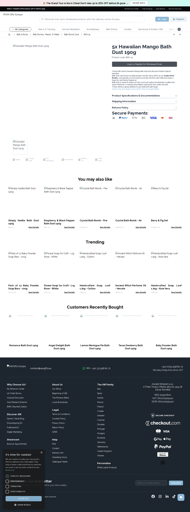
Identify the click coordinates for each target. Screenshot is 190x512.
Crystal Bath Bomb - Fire (93, 220)
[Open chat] (180, 497)
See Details (34, 227)
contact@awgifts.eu (40, 368)
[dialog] (24, 479)
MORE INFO (139, 3)
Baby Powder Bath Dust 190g (166, 347)
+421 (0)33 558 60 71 (172, 366)
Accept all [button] (23, 498)
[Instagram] (160, 497)
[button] (24, 504)
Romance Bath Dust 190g (23, 345)
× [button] (41, 453)
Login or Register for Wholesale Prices (144, 64)
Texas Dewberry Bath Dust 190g (131, 347)
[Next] (179, 34)
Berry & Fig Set (159, 220)
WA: (98, 368)
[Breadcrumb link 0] (9, 34)
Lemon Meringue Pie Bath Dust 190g (95, 347)
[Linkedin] (167, 497)
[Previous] (174, 34)
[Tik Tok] (174, 497)
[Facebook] (153, 497)
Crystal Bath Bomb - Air (128, 220)
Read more (10, 470)
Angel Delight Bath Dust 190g (59, 347)
